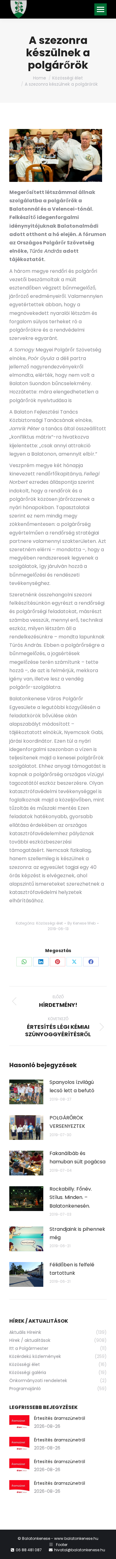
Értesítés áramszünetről (59, 1418)
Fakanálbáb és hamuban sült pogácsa (77, 1157)
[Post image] (26, 1092)
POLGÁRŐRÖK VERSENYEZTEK (67, 1122)
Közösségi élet (49, 923)
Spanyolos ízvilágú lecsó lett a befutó (71, 1086)
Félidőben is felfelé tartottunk (71, 1269)
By (81, 923)
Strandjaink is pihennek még (77, 1233)
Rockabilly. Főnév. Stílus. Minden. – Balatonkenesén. (70, 1197)
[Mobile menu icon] (100, 9)
